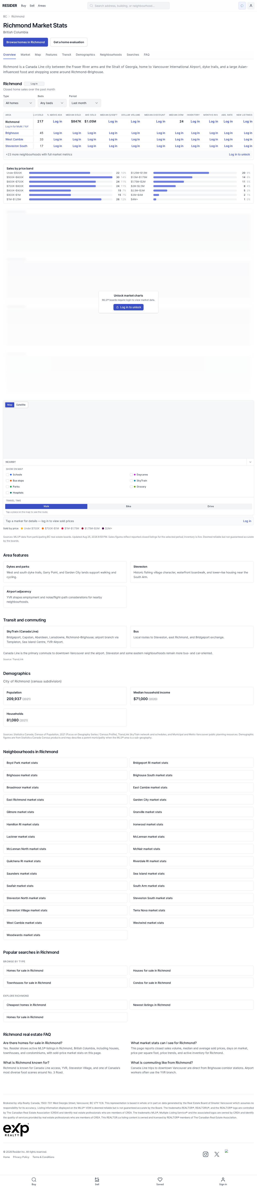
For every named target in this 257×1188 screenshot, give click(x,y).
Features (51, 54)
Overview (9, 54)
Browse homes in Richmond (25, 42)
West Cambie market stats (24, 922)
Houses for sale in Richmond (152, 970)
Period (73, 96)
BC (5, 16)
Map (38, 54)
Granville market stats (147, 812)
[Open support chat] (242, 5)
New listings (244, 115)
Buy (23, 5)
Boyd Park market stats (22, 762)
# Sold (39, 115)
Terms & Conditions (43, 1156)
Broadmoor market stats (23, 787)
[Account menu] (251, 5)
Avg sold (90, 115)
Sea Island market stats (149, 873)
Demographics (85, 54)
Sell (32, 5)
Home (6, 1156)
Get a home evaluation (69, 42)
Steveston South (16, 146)
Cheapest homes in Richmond (26, 1004)
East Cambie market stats (150, 787)
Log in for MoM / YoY (17, 126)
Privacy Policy (21, 1156)
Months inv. (210, 115)
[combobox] (128, 5)
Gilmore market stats (20, 812)
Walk (46, 506)
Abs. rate (227, 115)
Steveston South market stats (153, 898)
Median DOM (176, 115)
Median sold (73, 115)
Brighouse (12, 133)
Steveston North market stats (26, 898)
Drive (211, 506)
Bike (128, 506)
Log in (57, 121)
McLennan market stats (149, 836)
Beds (41, 96)
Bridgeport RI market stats (150, 762)
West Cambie (14, 139)
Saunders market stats (22, 873)
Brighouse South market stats (152, 775)
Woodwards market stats (23, 935)
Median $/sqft (108, 115)
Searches (133, 54)
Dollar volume (130, 115)
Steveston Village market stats (27, 910)
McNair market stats (146, 848)
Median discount (154, 115)
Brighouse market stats (22, 775)
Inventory (193, 115)
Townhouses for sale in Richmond (29, 982)
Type (6, 96)
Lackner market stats (21, 836)
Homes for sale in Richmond (25, 970)
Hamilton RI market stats (23, 824)
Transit (66, 54)
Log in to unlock (239, 154)
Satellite (20, 404)
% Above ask (54, 115)
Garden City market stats (149, 799)
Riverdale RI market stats (149, 861)
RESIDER (9, 5)
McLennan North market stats (26, 848)
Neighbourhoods (111, 54)
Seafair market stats (20, 885)
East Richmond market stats (25, 799)
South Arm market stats (149, 885)
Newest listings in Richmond (151, 1004)
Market (25, 54)
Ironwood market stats (148, 824)
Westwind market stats (148, 922)
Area (8, 115)
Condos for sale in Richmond (152, 982)
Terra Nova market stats (149, 910)
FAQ (147, 54)
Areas (42, 5)
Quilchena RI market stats (24, 861)
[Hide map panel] (250, 462)
